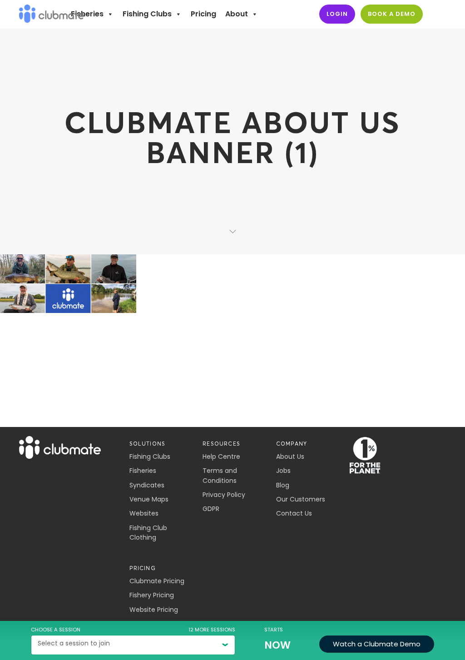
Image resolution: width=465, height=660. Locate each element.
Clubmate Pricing (156, 581)
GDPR (211, 508)
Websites (143, 513)
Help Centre (221, 456)
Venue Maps (148, 499)
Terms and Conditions (220, 475)
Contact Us (294, 513)
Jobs (283, 470)
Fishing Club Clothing (148, 532)
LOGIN (337, 14)
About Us (290, 456)
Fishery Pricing (151, 595)
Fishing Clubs (147, 14)
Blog (282, 485)
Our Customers (300, 499)
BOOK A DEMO (392, 14)
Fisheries (87, 14)
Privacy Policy (224, 494)
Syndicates (146, 485)
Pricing (203, 14)
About (236, 14)
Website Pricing (153, 609)
